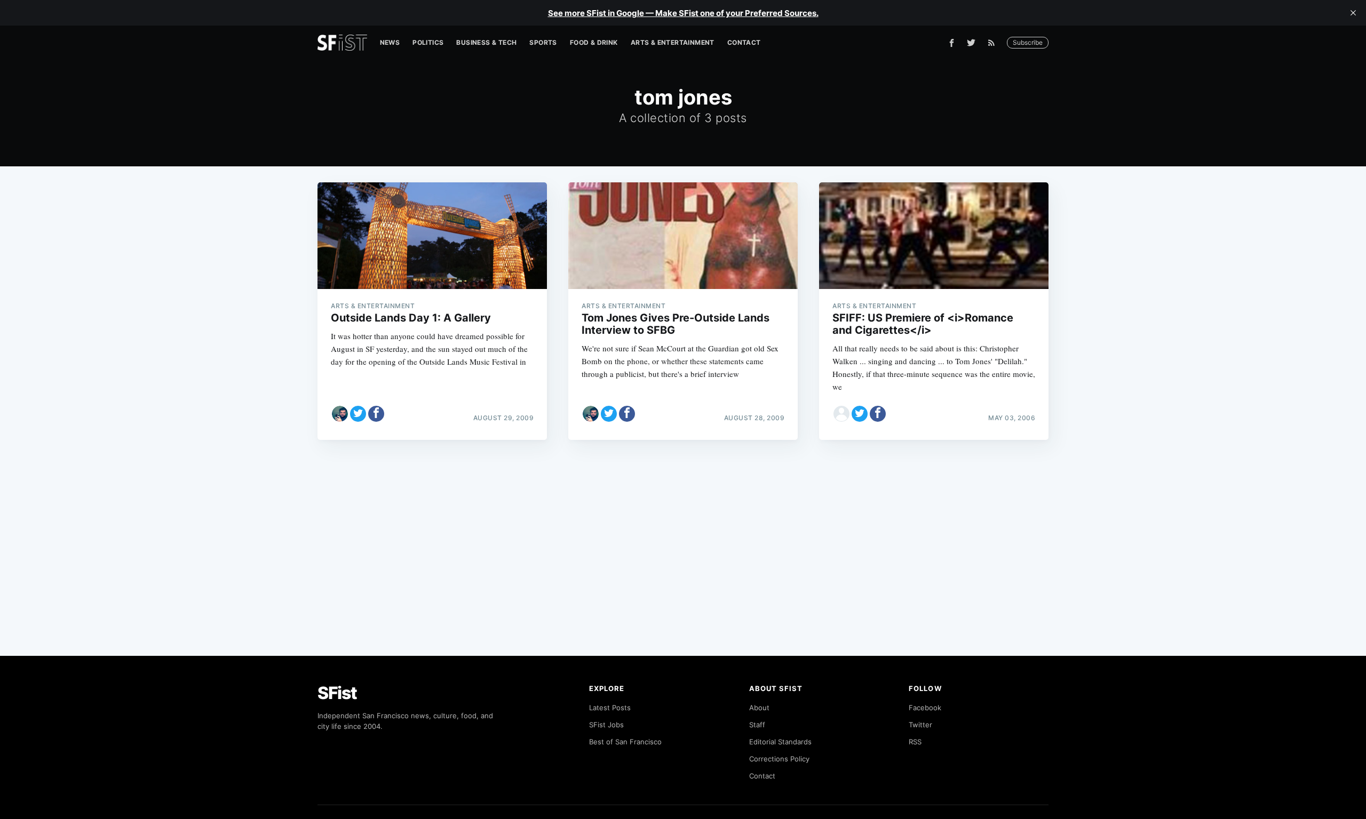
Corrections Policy (779, 758)
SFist (337, 692)
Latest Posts (610, 707)
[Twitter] (971, 43)
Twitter (920, 724)
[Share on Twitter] (358, 414)
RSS (915, 741)
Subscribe (1028, 42)
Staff (757, 724)
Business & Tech (486, 42)
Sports (543, 42)
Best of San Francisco (625, 741)
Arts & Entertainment (672, 42)
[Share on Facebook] (376, 414)
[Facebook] (951, 43)
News (390, 42)
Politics (427, 42)
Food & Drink (594, 42)
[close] (1353, 12)
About (759, 707)
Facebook (925, 707)
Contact (744, 42)
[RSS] (994, 43)
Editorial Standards (780, 741)
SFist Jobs (606, 724)
